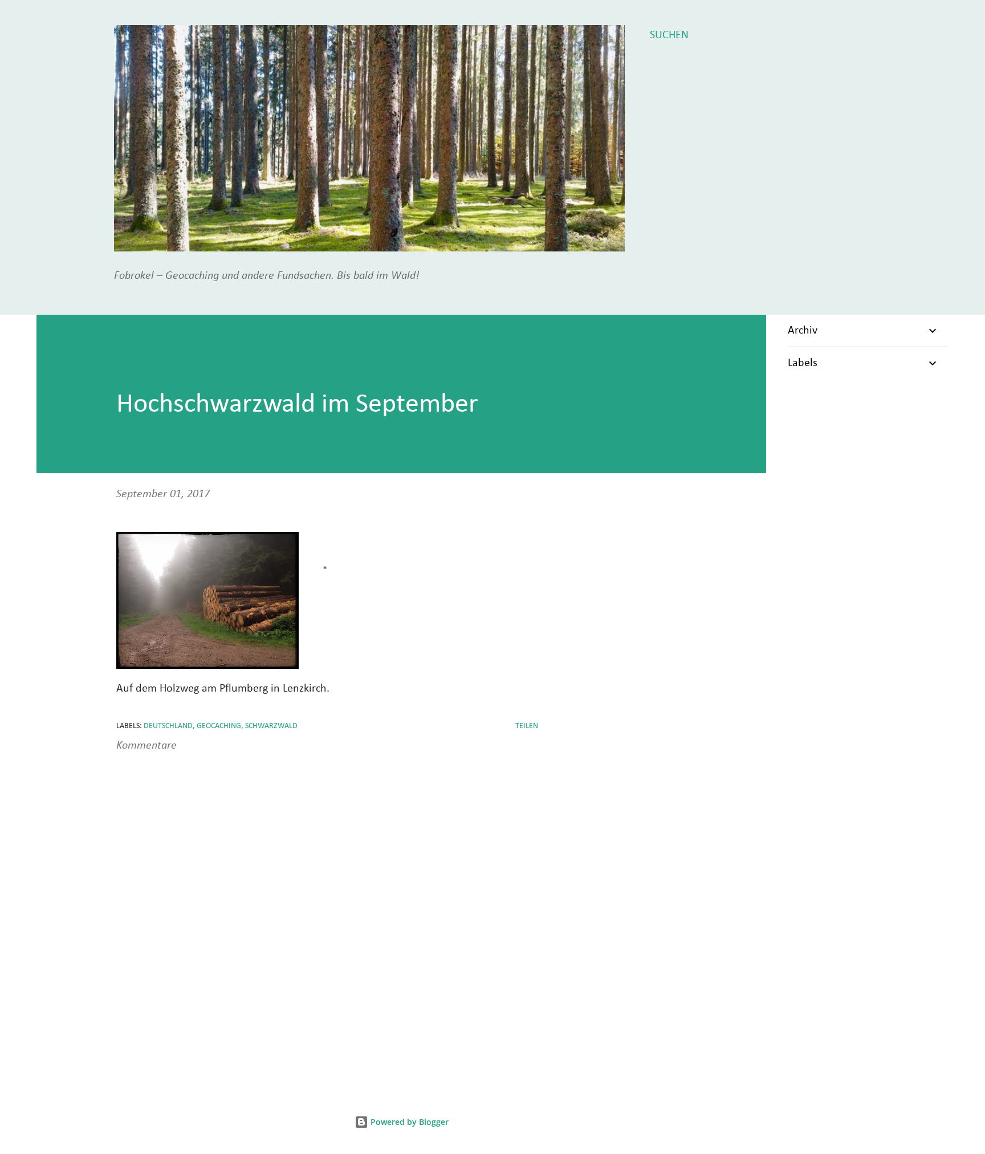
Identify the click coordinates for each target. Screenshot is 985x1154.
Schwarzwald (271, 726)
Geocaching (219, 726)
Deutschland (168, 726)
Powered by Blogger (408, 1121)
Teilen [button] (526, 726)
